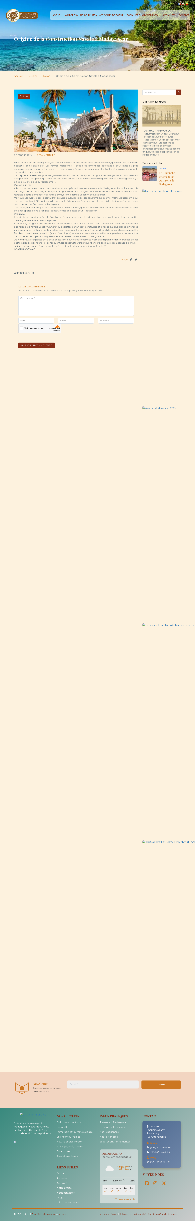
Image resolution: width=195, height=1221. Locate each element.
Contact (184, 15)
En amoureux (65, 1151)
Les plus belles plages (112, 1127)
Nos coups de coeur (111, 15)
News (46, 76)
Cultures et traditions (69, 1122)
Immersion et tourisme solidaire (75, 1132)
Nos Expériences (109, 1132)
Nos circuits (87, 15)
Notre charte (64, 1188)
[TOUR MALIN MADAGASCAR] (21, 1142)
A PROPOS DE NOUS (154, 102)
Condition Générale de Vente (162, 1214)
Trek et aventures (67, 1156)
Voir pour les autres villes (125, 1199)
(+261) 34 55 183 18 (160, 1161)
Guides (33, 76)
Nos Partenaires (109, 1136)
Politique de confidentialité (132, 1214)
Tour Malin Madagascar (43, 1214)
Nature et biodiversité (69, 1141)
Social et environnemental (115, 1141)
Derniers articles (152, 163)
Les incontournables (68, 1136)
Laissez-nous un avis (68, 1202)
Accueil (57, 15)
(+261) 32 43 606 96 (160, 1147)
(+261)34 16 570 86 (160, 1152)
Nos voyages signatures (70, 1146)
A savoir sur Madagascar (113, 1122)
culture (163, 168)
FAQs (60, 1197)
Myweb (62, 1214)
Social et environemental (143, 15)
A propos (71, 15)
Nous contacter (66, 1192)
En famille (62, 1127)
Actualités (169, 15)
